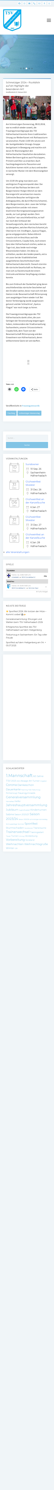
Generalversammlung (23, 797)
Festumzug (36, 790)
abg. (45, 576)
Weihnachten (15, 844)
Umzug (22, 836)
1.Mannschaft (19, 775)
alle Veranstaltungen (17, 552)
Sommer (21, 824)
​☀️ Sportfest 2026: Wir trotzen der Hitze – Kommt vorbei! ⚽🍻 (26, 613)
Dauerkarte (13, 789)
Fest (29, 790)
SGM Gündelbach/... (29, 577)
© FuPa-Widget (42, 592)
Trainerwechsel (17, 832)
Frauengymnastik (31, 405)
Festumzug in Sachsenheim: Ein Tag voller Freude (26, 636)
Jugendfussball (24, 810)
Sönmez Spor (33, 588)
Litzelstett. (15, 577)
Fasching (11, 413)
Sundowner (32, 464)
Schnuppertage (11, 824)
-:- (46, 587)
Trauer (8, 836)
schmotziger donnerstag (29, 413)
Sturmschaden (15, 827)
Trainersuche (39, 828)
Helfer (17, 801)
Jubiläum (12, 809)
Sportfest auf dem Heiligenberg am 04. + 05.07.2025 (26, 644)
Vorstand (29, 840)
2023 (13, 781)
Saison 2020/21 (22, 814)
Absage (24, 781)
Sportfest (31, 823)
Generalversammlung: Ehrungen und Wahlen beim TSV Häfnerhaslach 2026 (24, 620)
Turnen (15, 836)
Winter (10, 848)
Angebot (43, 781)
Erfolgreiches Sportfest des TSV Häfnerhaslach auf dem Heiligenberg (24, 628)
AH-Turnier (34, 781)
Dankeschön (25, 785)
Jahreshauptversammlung (26, 805)
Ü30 (16, 848)
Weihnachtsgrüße (36, 844)
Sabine (10, 814)
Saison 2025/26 (24, 819)
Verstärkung (31, 836)
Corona (11, 785)
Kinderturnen (38, 809)
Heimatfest (10, 801)
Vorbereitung (15, 839)
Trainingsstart (37, 832)
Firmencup (11, 793)
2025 (18, 781)
